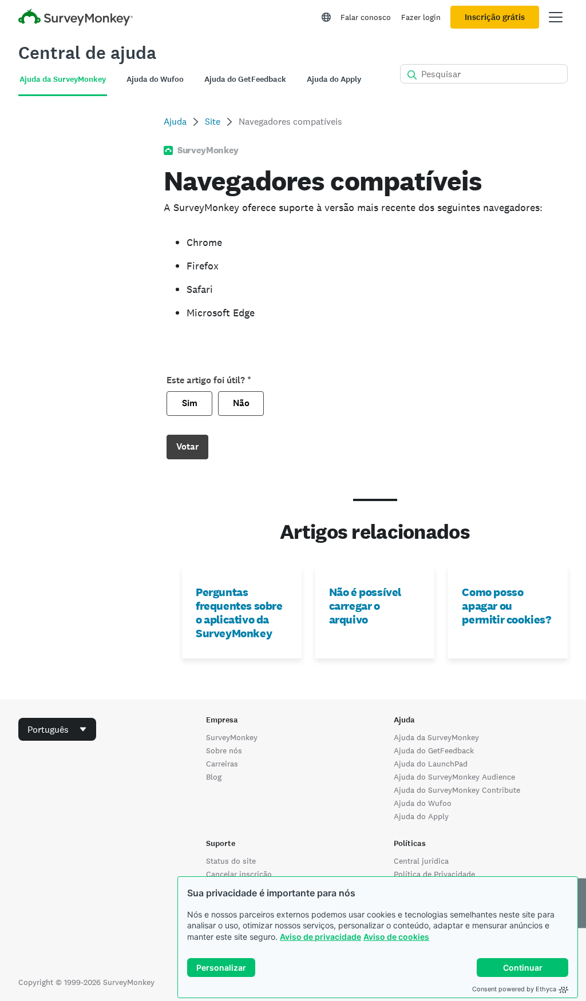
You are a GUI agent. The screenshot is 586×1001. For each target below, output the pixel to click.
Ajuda (175, 122)
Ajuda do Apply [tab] (334, 79)
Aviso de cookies (396, 937)
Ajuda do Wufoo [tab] (155, 79)
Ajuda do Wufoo (423, 803)
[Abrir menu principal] (556, 17)
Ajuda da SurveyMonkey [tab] (62, 79)
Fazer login (421, 17)
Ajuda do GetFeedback (434, 750)
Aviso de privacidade (320, 937)
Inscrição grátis (495, 17)
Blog (213, 777)
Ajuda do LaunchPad (431, 763)
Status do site (231, 861)
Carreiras (222, 763)
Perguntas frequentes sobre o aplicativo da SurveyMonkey (239, 613)
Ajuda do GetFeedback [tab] (245, 79)
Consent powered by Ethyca (514, 989)
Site (212, 122)
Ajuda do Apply (421, 816)
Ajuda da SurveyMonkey (436, 737)
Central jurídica (421, 861)
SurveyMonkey (232, 737)
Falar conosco (365, 17)
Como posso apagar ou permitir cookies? (506, 606)
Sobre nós (224, 750)
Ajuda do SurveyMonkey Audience (454, 777)
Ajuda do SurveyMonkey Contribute (457, 790)
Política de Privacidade (434, 874)
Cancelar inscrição (239, 874)
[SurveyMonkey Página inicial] (75, 18)
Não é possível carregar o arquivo (365, 606)
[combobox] (57, 729)
